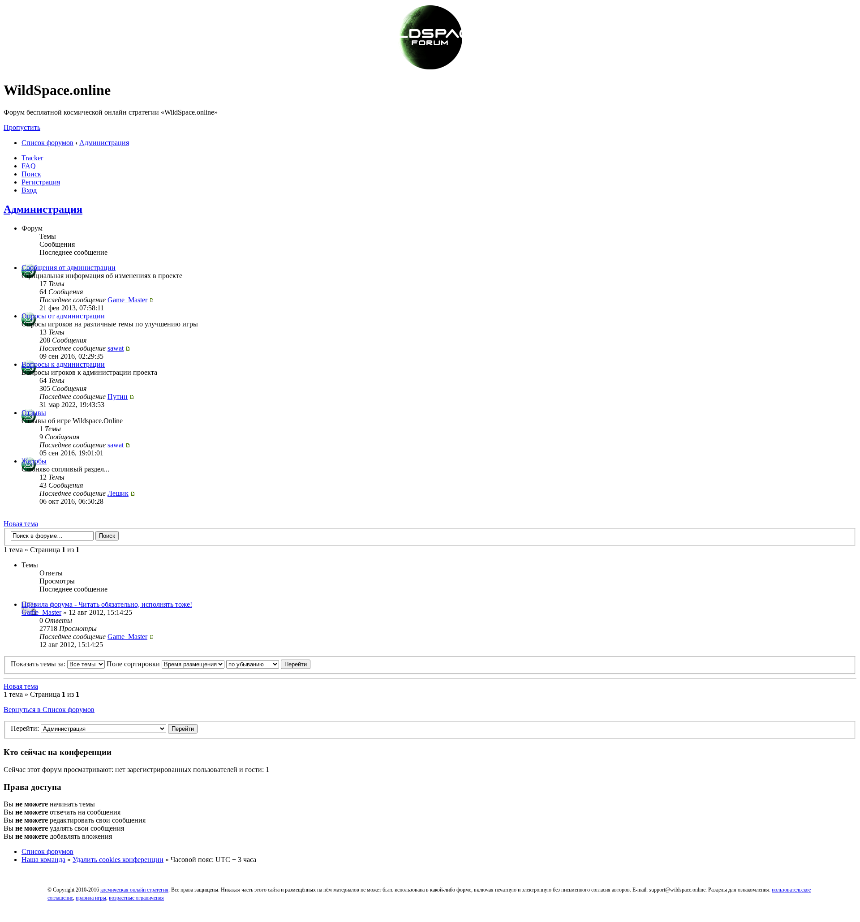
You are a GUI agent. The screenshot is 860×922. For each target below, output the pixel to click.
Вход (29, 190)
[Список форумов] (430, 68)
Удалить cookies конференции (118, 859)
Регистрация (41, 182)
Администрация (104, 142)
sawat (116, 348)
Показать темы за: (39, 664)
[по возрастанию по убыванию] (268, 664)
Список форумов (47, 142)
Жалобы (34, 461)
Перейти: (25, 728)
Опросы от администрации (63, 316)
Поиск (31, 174)
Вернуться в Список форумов (49, 709)
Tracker (32, 158)
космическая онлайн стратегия (134, 890)
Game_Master (127, 300)
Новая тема (21, 523)
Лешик (118, 493)
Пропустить (22, 127)
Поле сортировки (134, 664)
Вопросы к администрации (63, 364)
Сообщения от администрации (69, 267)
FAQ (29, 166)
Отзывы (34, 412)
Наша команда (43, 859)
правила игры (91, 898)
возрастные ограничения (136, 898)
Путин (118, 396)
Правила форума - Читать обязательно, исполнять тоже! (107, 604)
